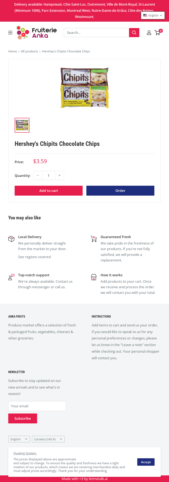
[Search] (134, 32)
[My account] (149, 32)
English (16, 439)
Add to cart (48, 190)
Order (120, 190)
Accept (146, 462)
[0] (157, 32)
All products (29, 51)
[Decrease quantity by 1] (37, 175)
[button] (153, 15)
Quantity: (23, 175)
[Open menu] (10, 32)
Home (12, 51)
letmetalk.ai (98, 478)
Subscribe (22, 418)
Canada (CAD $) (44, 439)
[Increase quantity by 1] (59, 175)
